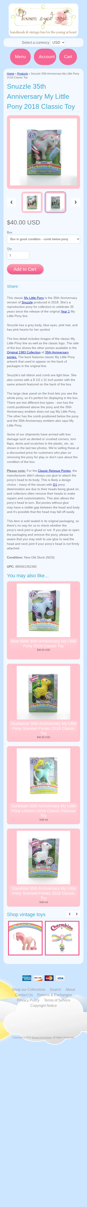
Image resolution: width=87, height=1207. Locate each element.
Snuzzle (27, 302)
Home (10, 73)
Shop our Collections (28, 989)
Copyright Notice (43, 1006)
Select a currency (35, 42)
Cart (68, 56)
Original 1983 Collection (24, 352)
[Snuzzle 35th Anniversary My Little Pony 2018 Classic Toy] (32, 202)
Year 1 (65, 311)
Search (55, 989)
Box (9, 232)
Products (22, 73)
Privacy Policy (28, 1000)
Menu (20, 56)
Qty (9, 248)
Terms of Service (57, 1000)
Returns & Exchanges (54, 995)
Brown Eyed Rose (42, 1037)
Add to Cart (25, 269)
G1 (55, 484)
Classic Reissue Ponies (54, 470)
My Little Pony (34, 298)
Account (47, 56)
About (70, 989)
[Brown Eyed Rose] (43, 34)
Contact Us (24, 995)
